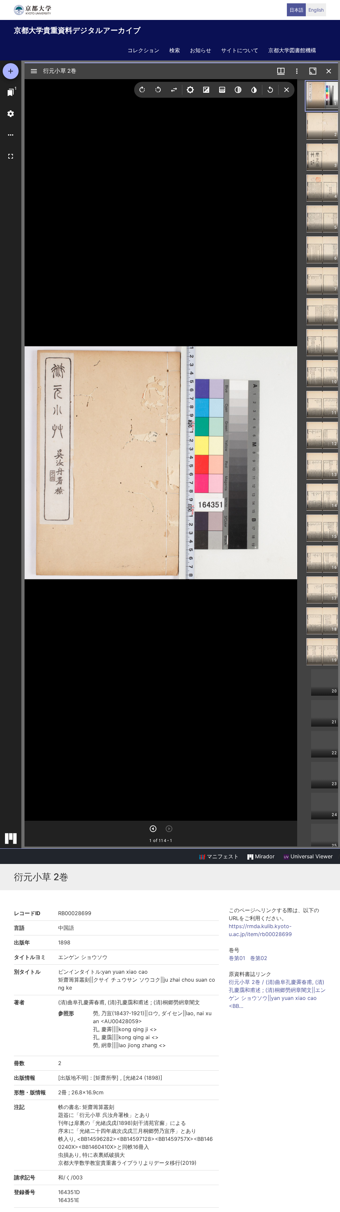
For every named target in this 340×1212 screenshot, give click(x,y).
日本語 (296, 10)
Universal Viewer (311, 856)
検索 (174, 50)
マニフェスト (222, 856)
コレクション (143, 50)
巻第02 (258, 958)
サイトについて (239, 50)
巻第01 (237, 958)
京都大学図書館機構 (292, 50)
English (316, 10)
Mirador (264, 856)
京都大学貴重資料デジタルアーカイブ (77, 30)
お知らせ (200, 50)
